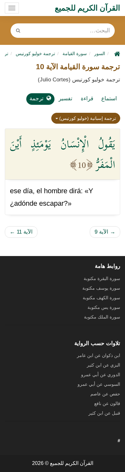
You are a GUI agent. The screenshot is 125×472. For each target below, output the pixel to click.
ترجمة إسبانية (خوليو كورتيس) (87, 118)
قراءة (87, 98)
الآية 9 (105, 232)
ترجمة (36, 98)
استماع (109, 98)
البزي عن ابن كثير (103, 365)
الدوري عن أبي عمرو (100, 374)
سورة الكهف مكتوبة (101, 297)
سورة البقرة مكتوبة (102, 278)
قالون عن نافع (107, 403)
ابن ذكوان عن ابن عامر (98, 355)
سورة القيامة (75, 53)
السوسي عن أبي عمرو (99, 384)
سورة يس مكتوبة (104, 307)
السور (99, 53)
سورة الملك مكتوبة (102, 317)
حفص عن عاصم (105, 393)
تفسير (65, 98)
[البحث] (18, 30)
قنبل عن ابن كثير (104, 413)
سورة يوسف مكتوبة (101, 288)
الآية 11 (21, 232)
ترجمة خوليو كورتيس (35, 53)
